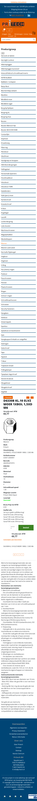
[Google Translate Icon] (34, 34)
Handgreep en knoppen (9, 160)
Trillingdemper (6, 370)
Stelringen (4, 344)
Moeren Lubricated (8, 248)
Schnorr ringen (6, 296)
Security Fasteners (7, 309)
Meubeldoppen (6, 239)
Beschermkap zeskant (9, 91)
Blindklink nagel (6, 104)
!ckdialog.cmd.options (18, 2)
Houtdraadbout (6, 178)
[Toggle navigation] (9, 30)
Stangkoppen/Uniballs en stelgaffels (14, 339)
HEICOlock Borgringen (9, 165)
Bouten (3, 121)
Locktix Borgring (7, 221)
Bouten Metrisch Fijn (8, 126)
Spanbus (4, 326)
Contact (26, 34)
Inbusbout (5, 182)
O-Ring (3, 265)
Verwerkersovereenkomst (18, 734)
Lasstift (3, 217)
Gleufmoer (5, 156)
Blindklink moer (6, 99)
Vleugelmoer (5, 383)
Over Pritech (18, 744)
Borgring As (5, 112)
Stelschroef (5, 348)
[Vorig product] (18, 554)
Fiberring (4, 147)
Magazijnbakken (7, 235)
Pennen (4, 283)
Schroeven (5, 304)
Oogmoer (4, 261)
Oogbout (4, 256)
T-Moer (3, 361)
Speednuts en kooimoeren (10, 331)
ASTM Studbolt (6, 78)
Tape (2, 352)
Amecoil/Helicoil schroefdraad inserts (14, 73)
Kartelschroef (6, 200)
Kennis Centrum (18, 754)
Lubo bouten (5, 226)
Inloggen (4, 34)
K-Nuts (3, 208)
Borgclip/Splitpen (7, 108)
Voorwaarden (18, 724)
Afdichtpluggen (6, 64)
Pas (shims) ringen (7, 269)
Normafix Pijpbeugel (8, 252)
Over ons (18, 740)
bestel (26, 527)
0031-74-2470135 (18, 15)
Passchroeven (6, 278)
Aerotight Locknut (7, 60)
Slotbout (4, 317)
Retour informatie (18, 737)
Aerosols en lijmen (7, 56)
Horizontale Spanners (9, 174)
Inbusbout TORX (7, 187)
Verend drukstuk (7, 379)
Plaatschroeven (6, 287)
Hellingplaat (5, 169)
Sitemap (18, 751)
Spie (2, 335)
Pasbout (4, 274)
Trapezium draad (7, 366)
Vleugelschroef (6, 387)
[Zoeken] (34, 39)
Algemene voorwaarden (18, 728)
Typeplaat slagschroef (9, 374)
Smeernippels (6, 322)
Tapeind (4, 357)
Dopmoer (4, 139)
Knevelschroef (6, 204)
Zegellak (4, 392)
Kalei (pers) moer (7, 195)
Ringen (3, 291)
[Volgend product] (22, 554)
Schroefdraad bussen (9, 300)
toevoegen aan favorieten (12, 540)
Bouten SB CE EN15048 (9, 130)
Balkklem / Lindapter (8, 82)
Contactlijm (5, 134)
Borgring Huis (6, 117)
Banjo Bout (5, 86)
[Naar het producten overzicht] (14, 554)
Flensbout (4, 152)
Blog (30, 34)
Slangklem (4, 313)
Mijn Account (10, 35)
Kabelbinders (6, 191)
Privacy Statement (18, 731)
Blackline (4, 95)
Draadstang (5, 143)
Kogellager (5, 213)
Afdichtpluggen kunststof (10, 69)
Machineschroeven (8, 230)
